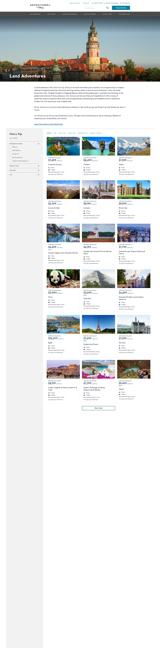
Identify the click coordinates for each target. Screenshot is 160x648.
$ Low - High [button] (62, 133)
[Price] (38, 175)
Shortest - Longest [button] (95, 133)
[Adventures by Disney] (40, 4)
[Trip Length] (38, 170)
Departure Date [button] (82, 133)
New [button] (55, 133)
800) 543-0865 (98, 3)
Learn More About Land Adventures (48, 124)
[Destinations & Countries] (38, 144)
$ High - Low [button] (71, 133)
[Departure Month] (38, 166)
